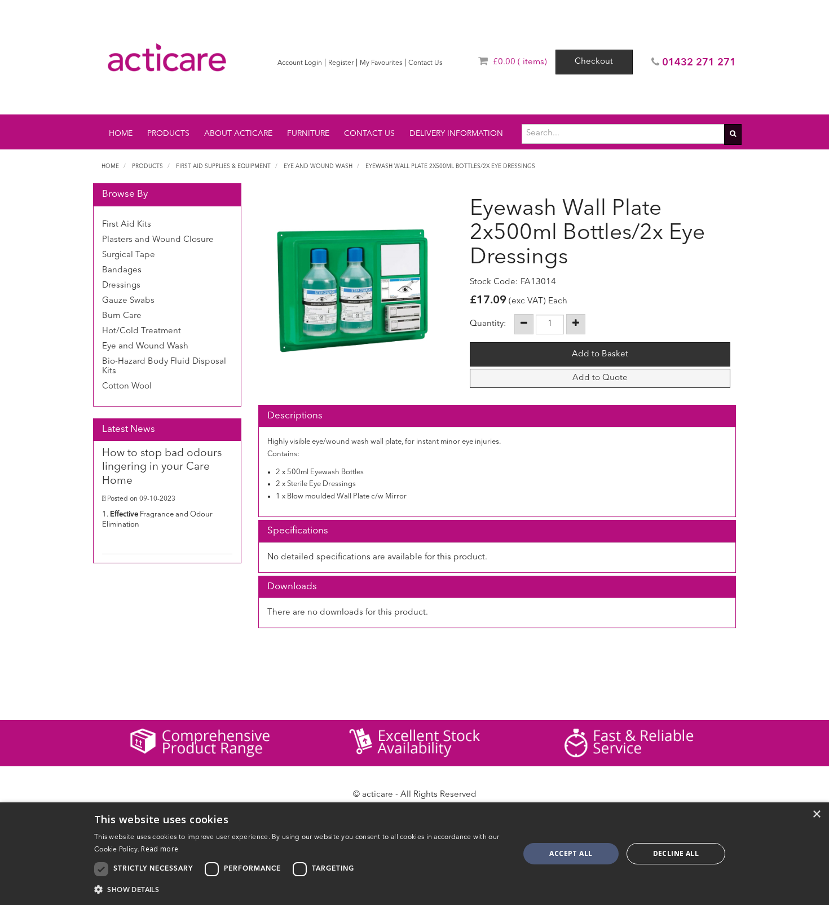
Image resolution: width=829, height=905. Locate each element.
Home (121, 134)
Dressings (121, 285)
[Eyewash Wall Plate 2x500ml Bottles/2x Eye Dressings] (353, 290)
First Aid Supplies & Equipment (223, 166)
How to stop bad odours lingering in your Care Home (162, 467)
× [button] (816, 814)
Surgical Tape (128, 255)
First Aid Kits (126, 224)
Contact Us (425, 63)
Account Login (299, 63)
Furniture (308, 134)
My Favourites (381, 63)
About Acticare (238, 134)
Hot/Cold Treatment (141, 331)
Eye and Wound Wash (318, 166)
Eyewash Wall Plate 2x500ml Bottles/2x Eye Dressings (450, 166)
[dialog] (414, 853)
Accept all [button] (570, 853)
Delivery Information (456, 134)
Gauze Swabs (128, 301)
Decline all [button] (676, 853)
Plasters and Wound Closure (158, 240)
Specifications (297, 531)
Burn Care (122, 316)
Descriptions (295, 416)
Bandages (122, 270)
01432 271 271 (699, 63)
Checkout (594, 62)
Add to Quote (600, 378)
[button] (300, 889)
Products (168, 134)
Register (341, 63)
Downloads (292, 586)
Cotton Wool (127, 386)
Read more (159, 849)
